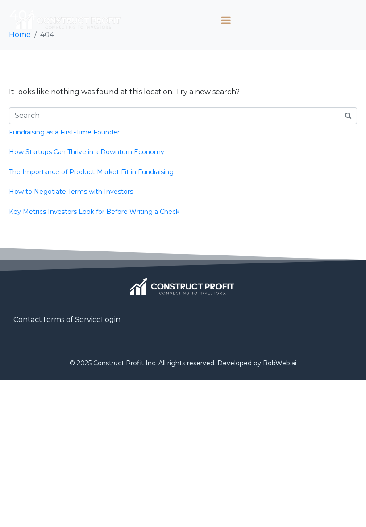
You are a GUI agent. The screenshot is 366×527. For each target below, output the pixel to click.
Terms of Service (71, 319)
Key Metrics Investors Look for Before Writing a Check (94, 212)
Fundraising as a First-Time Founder (64, 132)
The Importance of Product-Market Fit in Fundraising (91, 172)
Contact (27, 319)
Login (111, 319)
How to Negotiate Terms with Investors (71, 192)
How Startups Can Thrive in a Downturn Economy (86, 152)
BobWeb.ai (279, 363)
